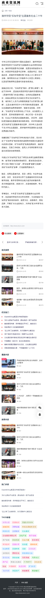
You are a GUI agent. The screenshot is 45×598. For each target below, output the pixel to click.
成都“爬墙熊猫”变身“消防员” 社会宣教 (29, 278)
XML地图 (24, 582)
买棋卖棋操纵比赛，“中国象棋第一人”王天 (19, 348)
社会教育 (6, 549)
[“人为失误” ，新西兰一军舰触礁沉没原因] (8, 399)
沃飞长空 (32, 566)
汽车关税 (25, 557)
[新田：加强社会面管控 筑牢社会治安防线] (7, 290)
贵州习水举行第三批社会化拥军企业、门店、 (29, 267)
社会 (10, 11)
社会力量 (25, 540)
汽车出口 (35, 557)
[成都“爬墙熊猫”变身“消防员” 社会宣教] (7, 279)
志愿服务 (20, 233)
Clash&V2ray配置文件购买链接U (16, 317)
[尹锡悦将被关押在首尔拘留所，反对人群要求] (8, 363)
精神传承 (33, 544)
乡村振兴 (6, 553)
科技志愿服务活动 (29, 527)
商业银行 (35, 571)
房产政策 (6, 540)
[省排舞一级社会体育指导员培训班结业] (7, 302)
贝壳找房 (32, 549)
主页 (6, 11)
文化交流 (37, 562)
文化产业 (22, 535)
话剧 (24, 549)
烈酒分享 (15, 544)
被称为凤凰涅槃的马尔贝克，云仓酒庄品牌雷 (20, 344)
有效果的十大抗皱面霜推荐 (14, 327)
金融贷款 (6, 527)
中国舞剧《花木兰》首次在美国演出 (17, 341)
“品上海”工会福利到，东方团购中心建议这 (19, 330)
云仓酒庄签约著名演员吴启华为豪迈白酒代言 (20, 337)
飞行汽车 (6, 571)
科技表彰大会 (27, 553)
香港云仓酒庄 (16, 562)
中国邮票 (12, 566)
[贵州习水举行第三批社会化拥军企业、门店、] (7, 268)
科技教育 (25, 571)
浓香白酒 (6, 522)
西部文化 (15, 553)
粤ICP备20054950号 (29, 591)
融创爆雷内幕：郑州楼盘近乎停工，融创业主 (20, 324)
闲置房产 (15, 571)
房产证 (5, 562)
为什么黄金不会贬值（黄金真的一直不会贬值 (20, 320)
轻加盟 (24, 544)
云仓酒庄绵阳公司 (9, 535)
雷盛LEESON (27, 522)
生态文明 (22, 566)
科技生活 (6, 531)
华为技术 (6, 544)
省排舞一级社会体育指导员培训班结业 (29, 301)
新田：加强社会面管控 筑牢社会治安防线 (29, 289)
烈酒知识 (15, 522)
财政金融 (15, 557)
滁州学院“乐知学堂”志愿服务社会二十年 (29, 255)
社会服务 (8, 233)
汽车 (16, 582)
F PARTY (28, 562)
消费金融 (15, 527)
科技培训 (15, 540)
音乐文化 (6, 557)
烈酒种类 (15, 549)
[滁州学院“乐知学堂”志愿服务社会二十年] (7, 256)
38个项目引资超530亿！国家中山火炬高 (18, 334)
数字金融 (32, 535)
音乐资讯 (35, 540)
